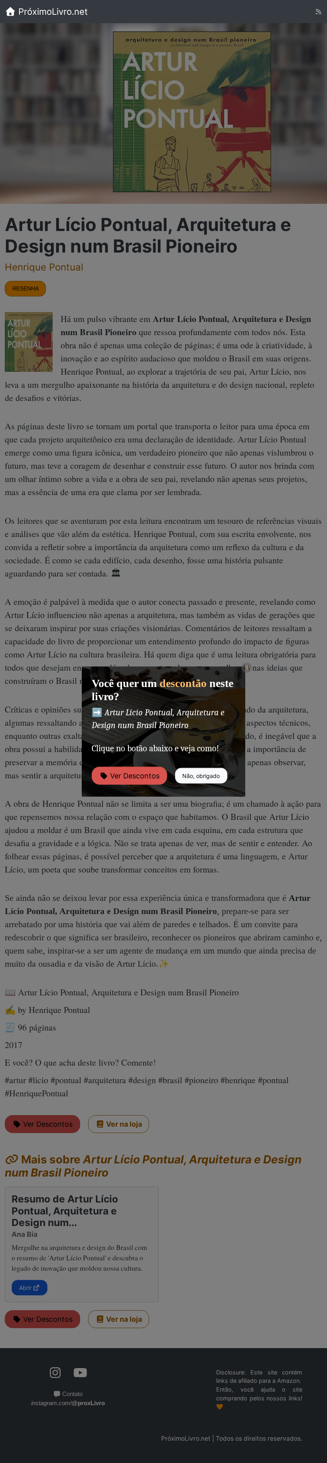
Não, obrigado (201, 775)
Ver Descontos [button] (134, 776)
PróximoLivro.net (52, 11)
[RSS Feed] (318, 12)
